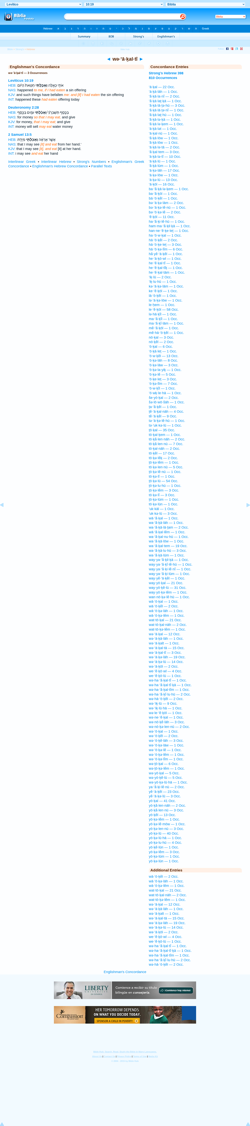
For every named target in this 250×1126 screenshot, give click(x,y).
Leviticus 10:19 (20, 81)
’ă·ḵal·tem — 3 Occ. (164, 152)
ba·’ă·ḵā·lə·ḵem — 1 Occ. (169, 189)
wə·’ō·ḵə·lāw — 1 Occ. (166, 745)
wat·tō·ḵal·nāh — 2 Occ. (168, 625)
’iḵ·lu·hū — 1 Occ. (163, 282)
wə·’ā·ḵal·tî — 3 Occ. (165, 653)
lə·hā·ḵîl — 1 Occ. (163, 314)
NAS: (12, 90)
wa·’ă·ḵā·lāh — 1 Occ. (166, 523)
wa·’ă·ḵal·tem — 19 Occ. (168, 546)
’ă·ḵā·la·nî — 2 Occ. (164, 96)
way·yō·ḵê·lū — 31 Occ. (167, 588)
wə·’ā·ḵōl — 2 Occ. (164, 666)
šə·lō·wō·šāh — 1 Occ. (167, 402)
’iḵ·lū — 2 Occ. (160, 277)
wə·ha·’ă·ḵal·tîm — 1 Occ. (169, 690)
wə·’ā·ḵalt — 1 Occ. (164, 643)
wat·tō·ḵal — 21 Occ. (165, 620)
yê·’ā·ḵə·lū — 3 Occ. (165, 796)
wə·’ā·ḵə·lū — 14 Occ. (166, 662)
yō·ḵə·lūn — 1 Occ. (164, 861)
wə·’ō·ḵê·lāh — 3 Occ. (166, 741)
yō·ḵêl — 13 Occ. (162, 815)
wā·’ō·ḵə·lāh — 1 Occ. (166, 611)
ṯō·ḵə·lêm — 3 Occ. (164, 490)
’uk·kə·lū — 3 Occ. (163, 514)
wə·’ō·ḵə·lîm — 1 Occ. (166, 759)
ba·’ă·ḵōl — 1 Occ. (163, 194)
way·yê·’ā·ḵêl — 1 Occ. (167, 578)
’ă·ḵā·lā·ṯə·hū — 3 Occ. (167, 105)
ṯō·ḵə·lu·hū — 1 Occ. (165, 486)
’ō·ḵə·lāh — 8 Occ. (163, 360)
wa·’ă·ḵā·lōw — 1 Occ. (166, 541)
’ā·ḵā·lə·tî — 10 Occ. (165, 157)
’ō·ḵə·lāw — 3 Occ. (164, 365)
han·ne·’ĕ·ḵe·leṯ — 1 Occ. (169, 231)
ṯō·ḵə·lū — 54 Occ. (163, 481)
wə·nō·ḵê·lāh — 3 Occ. (167, 722)
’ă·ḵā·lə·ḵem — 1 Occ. (166, 124)
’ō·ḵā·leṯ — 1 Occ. (163, 351)
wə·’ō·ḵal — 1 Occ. (164, 731)
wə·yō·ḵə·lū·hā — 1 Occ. (168, 782)
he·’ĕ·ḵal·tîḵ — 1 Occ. (166, 268)
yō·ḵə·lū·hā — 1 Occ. (165, 838)
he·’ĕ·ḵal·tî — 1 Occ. (165, 263)
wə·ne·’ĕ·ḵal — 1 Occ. (166, 717)
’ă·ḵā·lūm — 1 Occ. (164, 166)
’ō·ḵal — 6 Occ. (161, 347)
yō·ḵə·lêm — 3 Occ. (164, 852)
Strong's (19, 49)
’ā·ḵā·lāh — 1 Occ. (163, 92)
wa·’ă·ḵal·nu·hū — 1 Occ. (169, 537)
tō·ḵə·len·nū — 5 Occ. (166, 467)
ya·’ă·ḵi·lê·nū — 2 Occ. (167, 787)
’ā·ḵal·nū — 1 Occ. (163, 133)
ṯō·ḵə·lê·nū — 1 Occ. (165, 472)
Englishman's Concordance (125, 972)
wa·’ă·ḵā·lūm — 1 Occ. (167, 555)
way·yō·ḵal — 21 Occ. (166, 583)
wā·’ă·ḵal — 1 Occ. (164, 518)
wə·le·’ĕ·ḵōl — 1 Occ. (165, 713)
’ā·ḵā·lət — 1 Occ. (163, 129)
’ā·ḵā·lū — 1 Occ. (162, 161)
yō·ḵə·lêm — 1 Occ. (164, 819)
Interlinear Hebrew (56, 162)
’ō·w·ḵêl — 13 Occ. (164, 356)
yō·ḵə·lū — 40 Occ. (164, 833)
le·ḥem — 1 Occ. (162, 305)
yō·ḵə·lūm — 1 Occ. (164, 856)
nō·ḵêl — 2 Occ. (161, 342)
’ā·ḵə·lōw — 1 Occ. (164, 175)
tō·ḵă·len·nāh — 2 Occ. (167, 439)
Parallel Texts (101, 166)
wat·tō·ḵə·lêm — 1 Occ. (167, 629)
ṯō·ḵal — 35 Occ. (162, 430)
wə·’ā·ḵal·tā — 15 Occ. (167, 648)
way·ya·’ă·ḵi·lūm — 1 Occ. (169, 574)
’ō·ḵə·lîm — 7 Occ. (163, 384)
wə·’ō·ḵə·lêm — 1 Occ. (167, 755)
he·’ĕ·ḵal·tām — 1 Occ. (167, 272)
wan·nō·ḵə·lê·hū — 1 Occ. (169, 597)
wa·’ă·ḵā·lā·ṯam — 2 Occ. (169, 527)
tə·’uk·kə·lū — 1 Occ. (165, 425)
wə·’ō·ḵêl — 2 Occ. (164, 736)
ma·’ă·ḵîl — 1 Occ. (163, 319)
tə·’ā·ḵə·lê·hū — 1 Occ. (167, 421)
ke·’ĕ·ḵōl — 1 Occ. (163, 291)
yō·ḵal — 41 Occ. (162, 801)
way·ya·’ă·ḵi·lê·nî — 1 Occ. (170, 569)
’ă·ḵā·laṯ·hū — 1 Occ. (165, 115)
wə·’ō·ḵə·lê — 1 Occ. (165, 750)
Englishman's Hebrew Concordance (60, 166)
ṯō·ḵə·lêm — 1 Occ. (164, 462)
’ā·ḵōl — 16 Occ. (162, 184)
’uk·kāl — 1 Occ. (162, 509)
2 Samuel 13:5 (20, 135)
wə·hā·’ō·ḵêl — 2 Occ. (166, 699)
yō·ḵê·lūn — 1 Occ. (164, 847)
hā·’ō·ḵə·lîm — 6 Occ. (166, 249)
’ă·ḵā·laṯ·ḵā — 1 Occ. (165, 101)
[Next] (245, 514)
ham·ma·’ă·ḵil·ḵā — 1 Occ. (170, 226)
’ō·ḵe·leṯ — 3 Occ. (163, 379)
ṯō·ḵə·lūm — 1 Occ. (164, 499)
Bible (10, 49)
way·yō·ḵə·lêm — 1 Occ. (168, 592)
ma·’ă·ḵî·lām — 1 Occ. (166, 323)
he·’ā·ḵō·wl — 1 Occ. (165, 259)
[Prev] (5, 514)
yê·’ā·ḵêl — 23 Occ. (164, 792)
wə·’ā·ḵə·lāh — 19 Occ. (167, 657)
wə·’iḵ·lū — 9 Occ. (163, 703)
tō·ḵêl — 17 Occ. (162, 453)
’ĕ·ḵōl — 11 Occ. (162, 217)
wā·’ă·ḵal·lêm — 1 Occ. (167, 532)
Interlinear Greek (22, 162)
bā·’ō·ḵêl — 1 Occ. (163, 198)
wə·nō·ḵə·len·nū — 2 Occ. (169, 727)
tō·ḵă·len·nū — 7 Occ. (166, 444)
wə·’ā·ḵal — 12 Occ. (164, 634)
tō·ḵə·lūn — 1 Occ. (163, 504)
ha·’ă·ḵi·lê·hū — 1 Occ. (167, 222)
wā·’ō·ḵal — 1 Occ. (164, 601)
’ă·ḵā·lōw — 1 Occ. (164, 138)
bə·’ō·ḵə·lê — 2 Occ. (165, 212)
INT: (11, 99)
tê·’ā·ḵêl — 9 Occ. (163, 416)
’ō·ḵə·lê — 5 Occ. (162, 374)
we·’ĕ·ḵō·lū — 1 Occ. (165, 676)
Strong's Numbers (91, 162)
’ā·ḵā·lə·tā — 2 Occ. (164, 147)
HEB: (12, 85)
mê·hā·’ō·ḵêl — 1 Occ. (166, 333)
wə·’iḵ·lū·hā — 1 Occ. (165, 708)
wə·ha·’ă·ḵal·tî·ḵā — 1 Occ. (170, 685)
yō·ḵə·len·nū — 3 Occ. (166, 829)
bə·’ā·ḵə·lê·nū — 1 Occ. (167, 207)
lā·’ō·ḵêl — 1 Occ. (163, 296)
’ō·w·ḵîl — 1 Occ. (162, 388)
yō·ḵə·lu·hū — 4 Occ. (165, 843)
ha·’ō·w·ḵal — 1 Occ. (165, 235)
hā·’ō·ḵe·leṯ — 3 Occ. (165, 245)
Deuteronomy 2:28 (23, 107)
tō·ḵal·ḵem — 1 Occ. (165, 435)
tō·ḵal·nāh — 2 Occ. (164, 449)
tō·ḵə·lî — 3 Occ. (162, 495)
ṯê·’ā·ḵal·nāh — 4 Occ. (166, 411)
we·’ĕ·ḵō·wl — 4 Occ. (165, 671)
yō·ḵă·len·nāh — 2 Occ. (167, 805)
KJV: (11, 95)
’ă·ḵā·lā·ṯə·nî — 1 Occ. (166, 110)
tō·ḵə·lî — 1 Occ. (162, 476)
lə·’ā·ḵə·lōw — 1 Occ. (165, 300)
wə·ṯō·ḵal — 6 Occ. (164, 764)
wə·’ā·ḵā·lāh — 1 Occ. (166, 639)
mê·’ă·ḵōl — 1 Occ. (164, 328)
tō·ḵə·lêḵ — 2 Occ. (163, 458)
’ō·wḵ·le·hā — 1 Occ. (165, 393)
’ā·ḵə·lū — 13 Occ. (163, 180)
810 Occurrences (163, 78)
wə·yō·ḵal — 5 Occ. (164, 773)
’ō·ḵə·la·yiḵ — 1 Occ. (165, 370)
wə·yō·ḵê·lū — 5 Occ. (166, 778)
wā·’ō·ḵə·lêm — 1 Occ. (167, 616)
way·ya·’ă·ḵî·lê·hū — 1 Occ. (170, 564)
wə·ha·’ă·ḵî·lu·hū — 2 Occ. (170, 694)
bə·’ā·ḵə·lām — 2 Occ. (166, 203)
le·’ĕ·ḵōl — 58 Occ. (164, 309)
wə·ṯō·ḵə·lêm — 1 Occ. (167, 768)
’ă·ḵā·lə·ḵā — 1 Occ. (165, 120)
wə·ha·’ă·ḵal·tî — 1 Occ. (168, 680)
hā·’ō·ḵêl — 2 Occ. (163, 240)
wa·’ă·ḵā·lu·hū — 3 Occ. (168, 551)
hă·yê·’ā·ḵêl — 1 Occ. (166, 254)
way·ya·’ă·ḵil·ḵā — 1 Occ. (169, 560)
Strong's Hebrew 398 (166, 73)
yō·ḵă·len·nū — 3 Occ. (166, 810)
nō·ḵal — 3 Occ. (161, 337)
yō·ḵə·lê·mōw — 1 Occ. (167, 824)
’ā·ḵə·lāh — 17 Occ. (164, 170)
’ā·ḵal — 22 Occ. (162, 87)
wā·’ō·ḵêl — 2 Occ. (164, 606)
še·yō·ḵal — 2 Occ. (164, 398)
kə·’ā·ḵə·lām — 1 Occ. (166, 286)
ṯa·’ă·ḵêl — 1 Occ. (163, 407)
